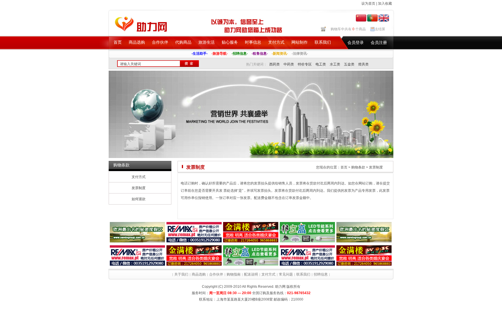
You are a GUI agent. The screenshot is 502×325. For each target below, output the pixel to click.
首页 (118, 42)
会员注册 (379, 42)
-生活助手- (199, 53)
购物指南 (234, 274)
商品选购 (137, 42)
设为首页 (368, 3)
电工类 (320, 64)
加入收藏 (385, 3)
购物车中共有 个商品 (348, 29)
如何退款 (139, 199)
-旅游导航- (219, 53)
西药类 (274, 64)
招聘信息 (321, 274)
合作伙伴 (160, 42)
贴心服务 (230, 42)
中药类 (289, 64)
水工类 (335, 64)
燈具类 (363, 64)
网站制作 (299, 42)
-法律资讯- (300, 53)
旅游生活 (206, 42)
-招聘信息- (240, 53)
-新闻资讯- (280, 53)
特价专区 (305, 64)
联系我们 (323, 42)
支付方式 (276, 42)
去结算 (380, 29)
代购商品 (183, 42)
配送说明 (251, 274)
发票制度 (139, 188)
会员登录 (355, 42)
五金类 (349, 64)
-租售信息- (260, 53)
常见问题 (286, 274)
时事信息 (253, 42)
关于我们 (181, 274)
